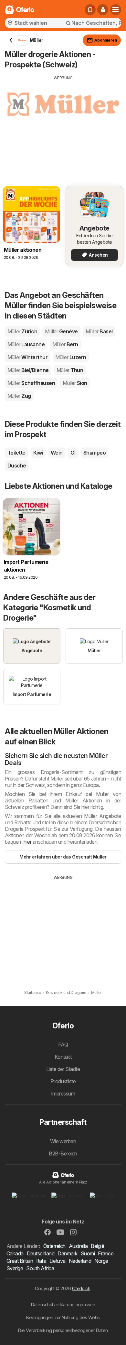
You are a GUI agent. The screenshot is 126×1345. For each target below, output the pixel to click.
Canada (15, 1253)
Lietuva (57, 1261)
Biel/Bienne (28, 370)
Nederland (80, 1261)
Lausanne (26, 344)
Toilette (16, 452)
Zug (19, 396)
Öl (73, 452)
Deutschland (40, 1253)
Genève (61, 331)
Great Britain (19, 1261)
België (97, 1246)
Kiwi (38, 452)
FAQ (63, 1044)
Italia (41, 1261)
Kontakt (63, 1057)
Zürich (22, 331)
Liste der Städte (63, 1069)
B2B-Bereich (63, 1153)
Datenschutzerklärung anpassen (63, 1304)
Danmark (67, 1253)
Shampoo (94, 452)
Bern (65, 344)
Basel (99, 331)
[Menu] (115, 9)
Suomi (88, 1253)
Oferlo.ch (81, 1288)
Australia (78, 1246)
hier (27, 842)
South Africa (40, 1268)
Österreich (54, 1246)
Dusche (16, 465)
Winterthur (27, 357)
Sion (75, 383)
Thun (70, 370)
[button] (102, 9)
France (105, 1253)
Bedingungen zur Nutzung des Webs (63, 1317)
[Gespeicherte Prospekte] (90, 9)
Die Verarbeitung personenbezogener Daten (63, 1330)
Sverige (14, 1268)
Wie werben (63, 1141)
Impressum (63, 1093)
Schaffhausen (31, 383)
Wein (57, 452)
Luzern (70, 357)
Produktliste (63, 1081)
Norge (101, 1261)
